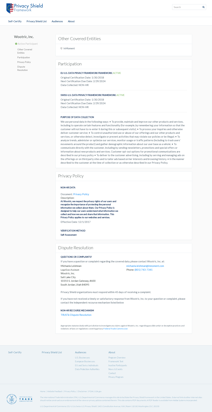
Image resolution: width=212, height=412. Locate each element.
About (71, 21)
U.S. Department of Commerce (91, 397)
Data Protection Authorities (87, 369)
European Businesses (85, 361)
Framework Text (115, 361)
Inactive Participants (117, 365)
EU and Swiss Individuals (86, 365)
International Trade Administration (58, 397)
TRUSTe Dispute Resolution (76, 314)
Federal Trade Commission (116, 328)
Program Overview (117, 357)
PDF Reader (153, 400)
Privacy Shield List (36, 21)
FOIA (91, 391)
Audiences (57, 21)
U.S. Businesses (82, 357)
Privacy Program (115, 377)
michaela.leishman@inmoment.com (145, 265)
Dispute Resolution (22, 68)
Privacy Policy (24, 62)
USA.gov (98, 391)
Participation (23, 57)
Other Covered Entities (24, 51)
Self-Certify (15, 21)
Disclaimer (82, 391)
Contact (112, 373)
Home (42, 391)
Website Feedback (54, 391)
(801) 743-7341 (144, 269)
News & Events (115, 369)
